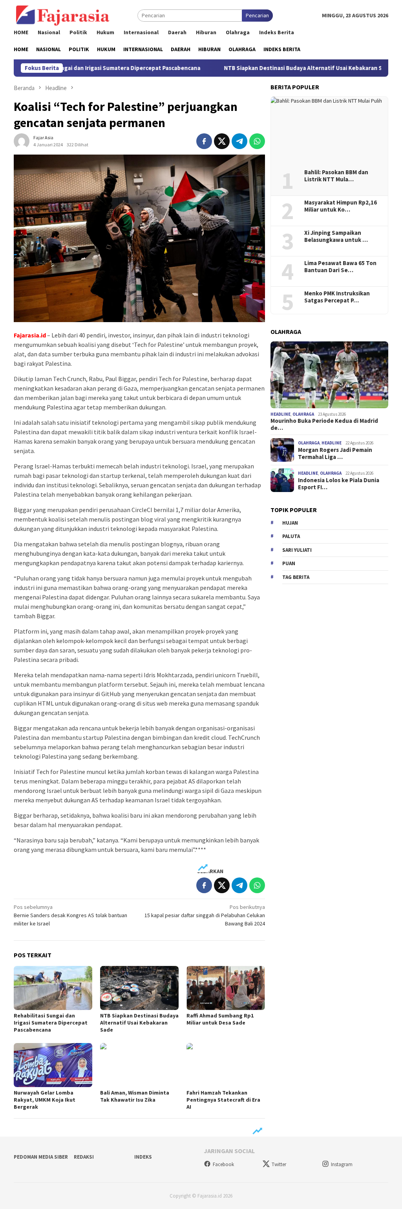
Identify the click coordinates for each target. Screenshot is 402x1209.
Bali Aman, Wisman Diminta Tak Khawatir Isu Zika (134, 1096)
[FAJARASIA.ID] (63, 14)
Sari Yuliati (297, 550)
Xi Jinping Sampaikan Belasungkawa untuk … (336, 236)
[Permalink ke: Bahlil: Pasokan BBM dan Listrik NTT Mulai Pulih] (329, 130)
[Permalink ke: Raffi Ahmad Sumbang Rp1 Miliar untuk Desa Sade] (225, 988)
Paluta (291, 536)
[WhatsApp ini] (257, 141)
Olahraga (303, 414)
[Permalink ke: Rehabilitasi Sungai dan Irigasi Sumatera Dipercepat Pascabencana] (53, 988)
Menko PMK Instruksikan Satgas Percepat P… (337, 297)
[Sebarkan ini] (204, 141)
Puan (288, 563)
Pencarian (257, 15)
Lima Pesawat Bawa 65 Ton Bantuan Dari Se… (340, 267)
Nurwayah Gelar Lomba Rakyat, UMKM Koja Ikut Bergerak (44, 1099)
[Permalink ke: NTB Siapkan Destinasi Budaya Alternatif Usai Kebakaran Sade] (139, 988)
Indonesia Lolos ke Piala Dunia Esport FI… (338, 484)
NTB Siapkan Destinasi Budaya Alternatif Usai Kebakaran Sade (282, 68)
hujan (290, 523)
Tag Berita (295, 577)
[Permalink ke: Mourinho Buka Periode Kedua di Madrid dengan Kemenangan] (329, 374)
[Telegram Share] (239, 141)
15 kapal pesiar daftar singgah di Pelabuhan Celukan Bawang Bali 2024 (204, 915)
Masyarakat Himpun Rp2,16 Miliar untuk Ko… (340, 206)
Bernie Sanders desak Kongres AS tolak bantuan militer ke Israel (70, 915)
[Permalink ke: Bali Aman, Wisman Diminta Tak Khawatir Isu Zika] (139, 1065)
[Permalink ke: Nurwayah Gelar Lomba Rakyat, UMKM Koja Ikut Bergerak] (53, 1065)
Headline (280, 414)
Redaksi (84, 1157)
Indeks (143, 1157)
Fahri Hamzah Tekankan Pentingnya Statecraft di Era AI (223, 1099)
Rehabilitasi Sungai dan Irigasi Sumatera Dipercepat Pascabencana (51, 1022)
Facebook (223, 1164)
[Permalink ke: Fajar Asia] (21, 140)
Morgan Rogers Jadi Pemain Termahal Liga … (335, 453)
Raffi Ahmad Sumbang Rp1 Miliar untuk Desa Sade (220, 1019)
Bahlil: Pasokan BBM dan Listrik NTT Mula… (336, 176)
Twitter (279, 1164)
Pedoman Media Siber (41, 1157)
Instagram (342, 1164)
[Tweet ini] (222, 141)
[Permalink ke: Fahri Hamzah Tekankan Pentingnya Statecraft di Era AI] (225, 1065)
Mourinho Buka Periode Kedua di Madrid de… (324, 424)
